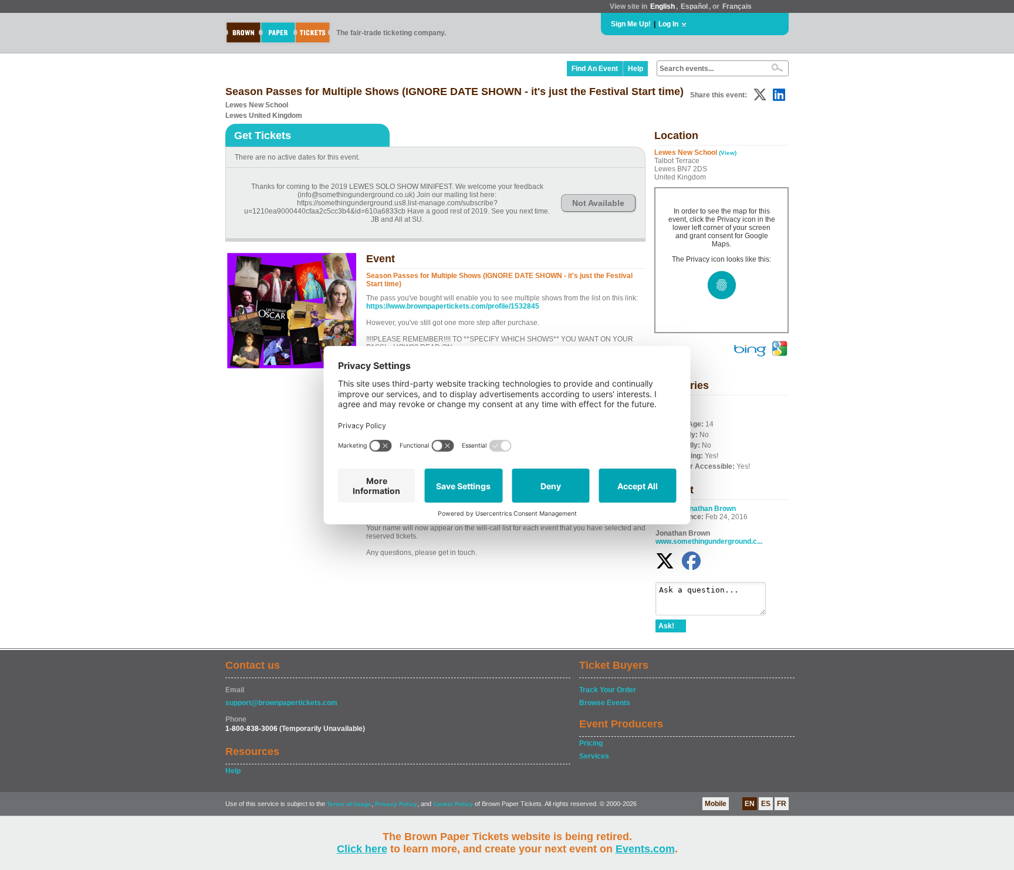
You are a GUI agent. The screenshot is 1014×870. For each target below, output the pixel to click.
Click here (362, 849)
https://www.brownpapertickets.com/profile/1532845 (452, 306)
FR (781, 804)
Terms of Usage (349, 804)
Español (694, 6)
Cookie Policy (453, 804)
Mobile (715, 804)
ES (765, 804)
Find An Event (595, 69)
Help (635, 69)
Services (594, 756)
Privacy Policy (396, 804)
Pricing (591, 743)
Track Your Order (607, 690)
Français (737, 6)
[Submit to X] (760, 95)
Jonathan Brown (708, 509)
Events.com (645, 849)
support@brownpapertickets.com (281, 703)
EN (750, 804)
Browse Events (604, 703)
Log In (668, 24)
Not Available (598, 203)
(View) (727, 153)
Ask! (666, 626)
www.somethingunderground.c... (708, 541)
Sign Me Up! (631, 24)
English (662, 6)
